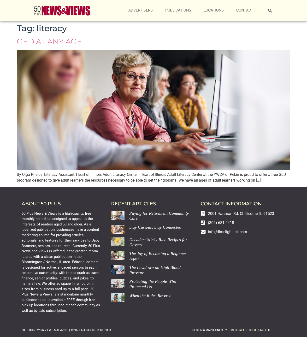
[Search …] (270, 11)
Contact (244, 10)
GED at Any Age (49, 41)
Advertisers (140, 10)
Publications (178, 10)
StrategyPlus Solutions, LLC (249, 330)
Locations (214, 10)
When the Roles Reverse (150, 295)
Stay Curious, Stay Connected (155, 227)
